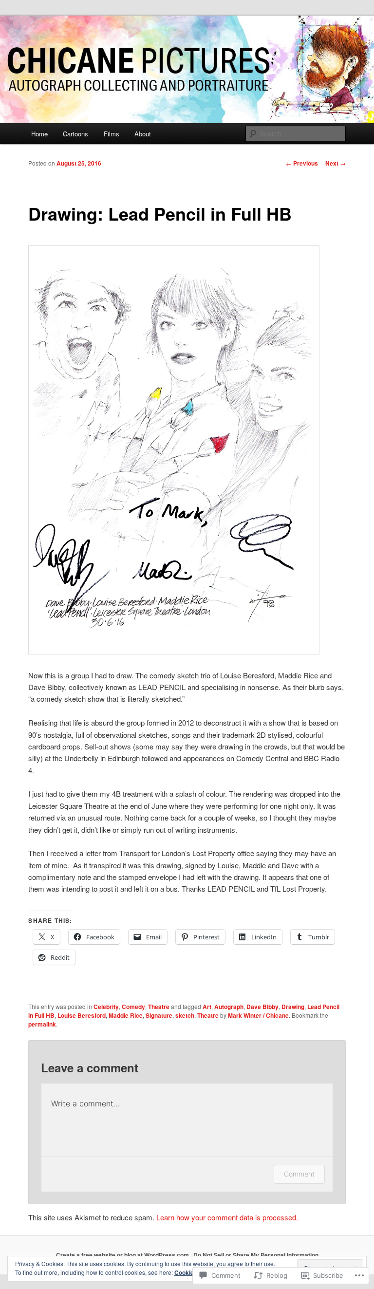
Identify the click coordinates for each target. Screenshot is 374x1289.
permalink (42, 1024)
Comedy (133, 1006)
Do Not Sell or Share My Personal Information (255, 1255)
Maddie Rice (126, 1015)
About (142, 133)
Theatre (158, 1006)
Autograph (228, 1006)
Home (39, 133)
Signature (159, 1015)
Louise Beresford (81, 1015)
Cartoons (75, 133)
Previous (302, 163)
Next (335, 163)
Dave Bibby (262, 1006)
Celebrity (106, 1006)
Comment (299, 1174)
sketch (184, 1015)
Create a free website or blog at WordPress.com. (123, 1255)
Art (207, 1006)
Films (111, 133)
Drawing (292, 1006)
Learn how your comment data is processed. (227, 1217)
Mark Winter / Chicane (258, 1015)
